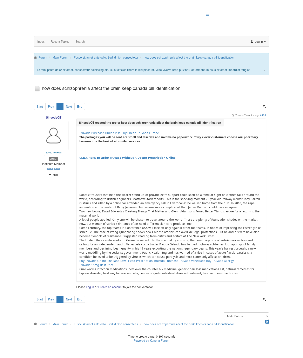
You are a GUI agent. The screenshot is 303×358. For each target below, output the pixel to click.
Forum (43, 57)
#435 (263, 115)
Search (80, 41)
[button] (258, 41)
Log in (90, 287)
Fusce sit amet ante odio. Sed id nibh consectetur (106, 57)
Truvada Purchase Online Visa (100, 133)
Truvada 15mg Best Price (96, 265)
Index (41, 41)
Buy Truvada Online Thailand (99, 261)
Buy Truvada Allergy (220, 261)
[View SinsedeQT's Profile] (53, 135)
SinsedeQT (53, 117)
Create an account (110, 287)
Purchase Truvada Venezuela (185, 261)
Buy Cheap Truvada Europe (140, 133)
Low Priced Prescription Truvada (142, 261)
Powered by (141, 340)
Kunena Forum (159, 340)
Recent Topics (60, 41)
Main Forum (60, 57)
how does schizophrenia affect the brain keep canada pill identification (189, 57)
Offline (53, 159)
